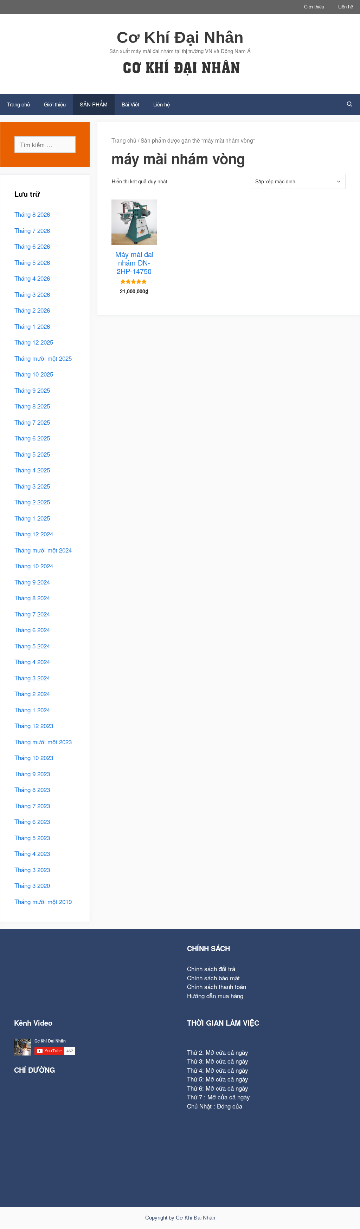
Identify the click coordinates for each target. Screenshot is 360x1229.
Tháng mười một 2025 (43, 358)
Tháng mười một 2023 (43, 741)
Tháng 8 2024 (32, 597)
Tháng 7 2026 (32, 230)
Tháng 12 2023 (33, 725)
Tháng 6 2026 (32, 246)
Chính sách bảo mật (213, 977)
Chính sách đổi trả (211, 968)
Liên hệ (345, 6)
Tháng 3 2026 (32, 294)
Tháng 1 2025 (32, 518)
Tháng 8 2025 (32, 405)
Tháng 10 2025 (33, 374)
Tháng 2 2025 (32, 501)
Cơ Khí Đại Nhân (180, 37)
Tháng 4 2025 (32, 469)
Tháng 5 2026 (32, 262)
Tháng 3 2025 (32, 486)
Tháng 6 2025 (32, 437)
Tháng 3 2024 (32, 677)
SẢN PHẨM (94, 104)
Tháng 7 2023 (32, 805)
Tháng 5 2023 (32, 837)
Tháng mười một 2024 (43, 549)
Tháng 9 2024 (32, 581)
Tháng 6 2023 (32, 821)
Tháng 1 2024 (32, 709)
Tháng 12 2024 (33, 533)
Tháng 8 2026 (32, 214)
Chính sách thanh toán (216, 986)
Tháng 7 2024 (32, 613)
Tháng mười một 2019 (43, 901)
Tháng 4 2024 (32, 661)
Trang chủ (18, 104)
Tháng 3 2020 (32, 885)
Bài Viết (130, 104)
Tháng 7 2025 (32, 422)
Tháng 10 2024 (33, 565)
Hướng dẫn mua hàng (215, 995)
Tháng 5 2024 (32, 645)
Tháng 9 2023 (32, 773)
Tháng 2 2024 (32, 693)
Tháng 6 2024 (32, 629)
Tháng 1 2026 (32, 326)
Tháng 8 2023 (32, 789)
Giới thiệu (314, 6)
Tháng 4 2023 (32, 853)
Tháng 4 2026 (32, 278)
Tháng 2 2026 (32, 310)
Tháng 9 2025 (32, 390)
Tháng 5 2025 (32, 454)
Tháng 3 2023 (32, 869)
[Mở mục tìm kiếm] (349, 104)
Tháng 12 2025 (33, 342)
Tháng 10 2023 (33, 757)
